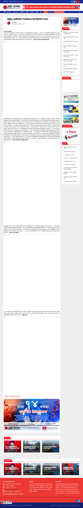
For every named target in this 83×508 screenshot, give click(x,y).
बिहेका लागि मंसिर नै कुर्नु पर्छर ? (70, 151)
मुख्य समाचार (9, 11)
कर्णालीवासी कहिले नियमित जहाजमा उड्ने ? (49, 447)
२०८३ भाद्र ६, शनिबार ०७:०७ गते (50, 471)
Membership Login (59, 12)
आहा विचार (32, 11)
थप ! (40, 491)
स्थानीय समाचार (15, 11)
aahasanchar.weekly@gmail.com (11, 489)
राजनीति (36, 11)
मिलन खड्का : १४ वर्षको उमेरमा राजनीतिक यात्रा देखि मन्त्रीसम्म (12, 448)
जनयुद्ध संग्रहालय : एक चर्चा (69, 154)
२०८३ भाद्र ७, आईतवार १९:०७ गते (31, 471)
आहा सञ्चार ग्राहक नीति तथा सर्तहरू (72, 505)
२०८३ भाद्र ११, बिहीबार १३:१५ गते (12, 471)
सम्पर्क (64, 505)
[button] (79, 11)
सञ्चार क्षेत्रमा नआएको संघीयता (70, 181)
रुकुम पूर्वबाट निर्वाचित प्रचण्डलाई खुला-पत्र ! (68, 468)
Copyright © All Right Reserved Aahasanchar (13, 505)
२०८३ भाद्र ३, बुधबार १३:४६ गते (69, 471)
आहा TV (51, 11)
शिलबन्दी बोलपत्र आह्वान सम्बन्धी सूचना (70, 68)
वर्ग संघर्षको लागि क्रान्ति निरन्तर (70, 164)
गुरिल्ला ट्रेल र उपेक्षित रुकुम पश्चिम (70, 158)
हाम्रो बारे (60, 505)
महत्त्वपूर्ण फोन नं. (54, 505)
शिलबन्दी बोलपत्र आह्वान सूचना (68, 71)
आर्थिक (27, 11)
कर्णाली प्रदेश (22, 11)
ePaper (46, 12)
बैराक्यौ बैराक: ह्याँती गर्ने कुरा (69, 161)
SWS (31, 505)
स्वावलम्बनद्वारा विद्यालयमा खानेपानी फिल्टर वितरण (30, 447)
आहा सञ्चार (15, 22)
